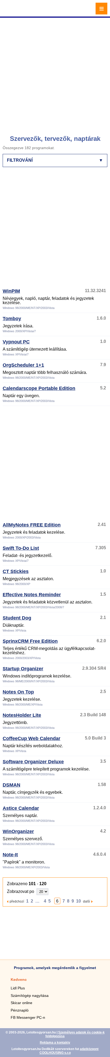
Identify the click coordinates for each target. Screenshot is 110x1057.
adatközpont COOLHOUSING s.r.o (69, 1051)
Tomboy (12, 318)
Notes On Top (18, 692)
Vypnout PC (16, 341)
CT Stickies (16, 571)
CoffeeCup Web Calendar (31, 738)
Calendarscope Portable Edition (39, 388)
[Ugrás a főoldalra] (19, 11)
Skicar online (21, 1003)
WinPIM (11, 291)
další (86, 901)
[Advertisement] (55, 74)
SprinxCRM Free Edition (30, 641)
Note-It (10, 854)
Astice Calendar (21, 808)
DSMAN (11, 785)
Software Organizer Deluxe (33, 761)
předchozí (17, 901)
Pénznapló (20, 1010)
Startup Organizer (23, 668)
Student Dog (17, 618)
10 (78, 901)
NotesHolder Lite (22, 715)
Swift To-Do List (21, 548)
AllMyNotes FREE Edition (32, 525)
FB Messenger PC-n (28, 1017)
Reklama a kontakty (55, 1042)
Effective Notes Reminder (32, 594)
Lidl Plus (18, 988)
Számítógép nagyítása (30, 995)
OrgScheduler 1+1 (23, 365)
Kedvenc (19, 979)
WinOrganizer (18, 831)
